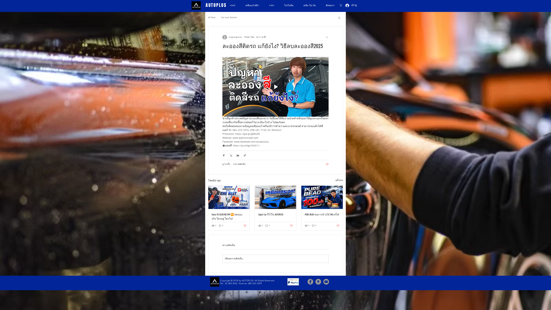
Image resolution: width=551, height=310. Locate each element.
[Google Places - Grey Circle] (318, 282)
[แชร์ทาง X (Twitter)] (230, 155)
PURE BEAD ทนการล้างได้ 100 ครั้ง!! (322, 214)
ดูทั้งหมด (339, 180)
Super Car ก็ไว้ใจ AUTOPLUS (270, 214)
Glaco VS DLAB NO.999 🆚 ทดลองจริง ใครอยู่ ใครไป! (227, 216)
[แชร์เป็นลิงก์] (245, 155)
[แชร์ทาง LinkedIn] (237, 155)
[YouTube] (326, 282)
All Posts (212, 17)
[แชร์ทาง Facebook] (223, 155)
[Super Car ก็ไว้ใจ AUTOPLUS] (275, 197)
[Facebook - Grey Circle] (310, 282)
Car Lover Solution (229, 17)
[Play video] (275, 87)
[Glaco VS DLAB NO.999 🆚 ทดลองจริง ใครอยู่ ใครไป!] (229, 197)
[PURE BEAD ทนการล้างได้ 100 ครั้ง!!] (322, 197)
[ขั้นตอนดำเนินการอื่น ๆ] (327, 37)
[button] (341, 5)
